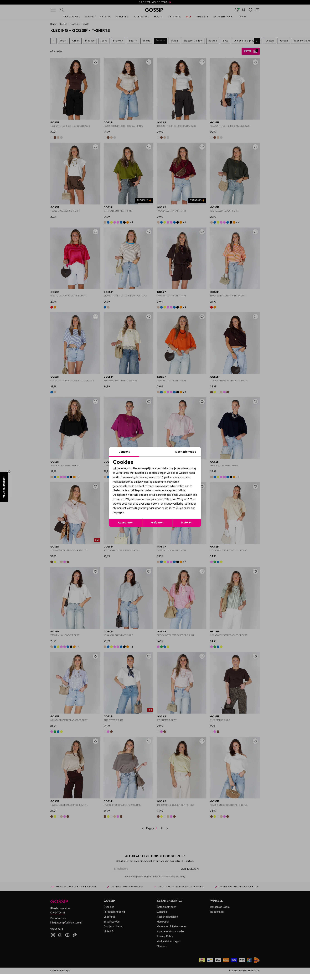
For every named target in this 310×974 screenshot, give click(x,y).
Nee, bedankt (134, 514)
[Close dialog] (214, 451)
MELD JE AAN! (134, 508)
